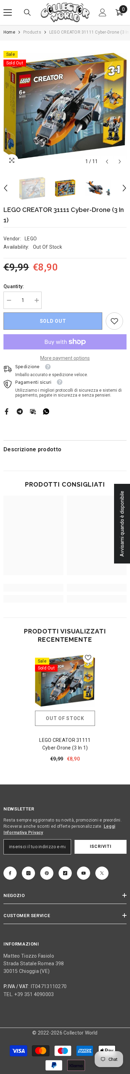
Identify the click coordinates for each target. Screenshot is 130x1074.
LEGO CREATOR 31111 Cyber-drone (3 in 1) (64, 744)
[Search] (27, 12)
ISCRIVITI (100, 846)
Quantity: (13, 286)
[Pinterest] (46, 873)
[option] (65, 106)
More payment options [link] (65, 358)
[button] (107, 162)
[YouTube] (83, 873)
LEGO (31, 238)
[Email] (33, 411)
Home (9, 32)
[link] (114, 321)
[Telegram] (20, 411)
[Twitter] (102, 873)
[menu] (7, 12)
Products (32, 32)
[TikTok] (65, 873)
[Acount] (102, 12)
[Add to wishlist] (88, 658)
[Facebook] (6, 411)
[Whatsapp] (46, 411)
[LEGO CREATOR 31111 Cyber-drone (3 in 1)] (65, 681)
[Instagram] (28, 873)
